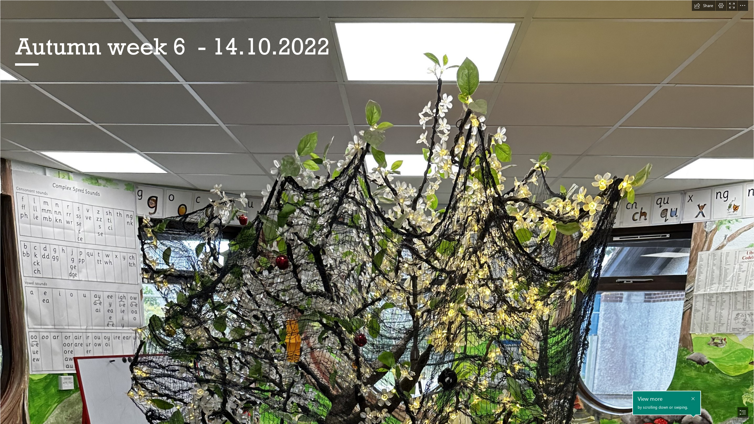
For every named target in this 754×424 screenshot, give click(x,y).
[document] (377, 212)
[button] (703, 5)
